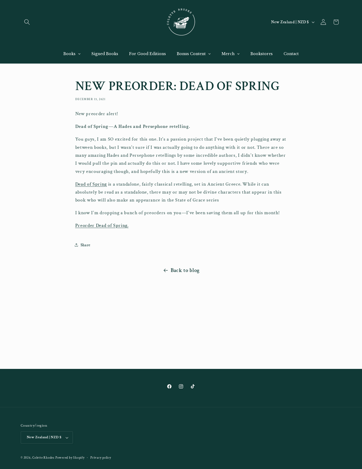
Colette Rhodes (43, 458)
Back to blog (185, 270)
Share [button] (85, 245)
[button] (27, 22)
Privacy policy (100, 458)
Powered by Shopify (70, 458)
